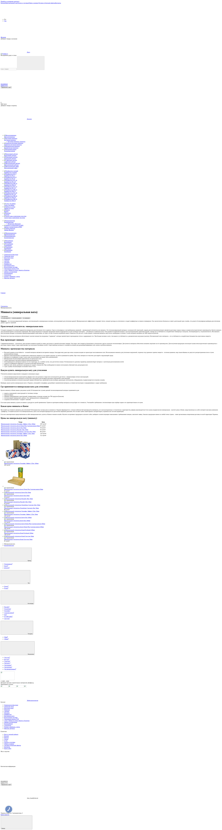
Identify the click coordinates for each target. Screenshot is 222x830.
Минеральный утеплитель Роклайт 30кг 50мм (14, 429)
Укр (5, 21)
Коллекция (30, 603)
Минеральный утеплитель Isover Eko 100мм (14, 435)
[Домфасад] (7, 679)
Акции (12, 3)
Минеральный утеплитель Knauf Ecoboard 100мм (18, 533)
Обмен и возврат (33, 3)
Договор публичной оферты (46, 3)
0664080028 (4, 84)
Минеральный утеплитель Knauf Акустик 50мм (18, 539)
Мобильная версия (32, 700)
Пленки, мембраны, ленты (12, 276)
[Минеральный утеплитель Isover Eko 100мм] (112, 517)
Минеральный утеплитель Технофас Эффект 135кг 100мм (18, 424)
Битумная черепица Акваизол (16, 141)
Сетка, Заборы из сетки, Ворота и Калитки (16, 270)
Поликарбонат (8, 273)
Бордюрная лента (9, 265)
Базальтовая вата (9, 545)
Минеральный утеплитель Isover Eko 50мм (13, 428)
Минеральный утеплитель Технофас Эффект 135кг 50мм (18, 433)
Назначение (30, 654)
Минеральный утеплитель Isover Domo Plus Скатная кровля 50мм (20, 426)
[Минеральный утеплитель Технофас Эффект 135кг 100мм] (112, 449)
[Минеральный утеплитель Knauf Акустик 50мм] (112, 536)
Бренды (7, 3)
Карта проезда (5, 814)
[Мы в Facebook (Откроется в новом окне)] (14, 16)
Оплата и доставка (22, 3)
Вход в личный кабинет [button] (11, 734)
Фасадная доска (8, 257)
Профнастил (8, 264)
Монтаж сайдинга (9, 278)
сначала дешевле (16, 318)
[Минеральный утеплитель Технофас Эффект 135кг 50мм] (112, 511)
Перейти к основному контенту (10, 1)
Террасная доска (9, 256)
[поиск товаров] (30, 63)
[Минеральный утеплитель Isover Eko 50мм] (112, 492)
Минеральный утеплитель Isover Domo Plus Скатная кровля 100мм (24, 527)
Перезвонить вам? (6, 87)
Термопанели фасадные (11, 254)
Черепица (7, 259)
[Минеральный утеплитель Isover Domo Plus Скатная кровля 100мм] (112, 524)
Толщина (29, 633)
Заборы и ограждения (10, 272)
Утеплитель (7, 275)
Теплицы (7, 262)
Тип (28, 583)
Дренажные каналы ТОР (11, 268)
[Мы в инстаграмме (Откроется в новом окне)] (66, 16)
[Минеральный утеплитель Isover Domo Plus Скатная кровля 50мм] (112, 476)
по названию (26, 318)
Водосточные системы (11, 267)
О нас (15, 3)
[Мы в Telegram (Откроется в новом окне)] (118, 16)
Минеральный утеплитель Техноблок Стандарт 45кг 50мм (18, 431)
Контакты (58, 3)
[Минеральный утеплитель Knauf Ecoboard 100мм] (112, 530)
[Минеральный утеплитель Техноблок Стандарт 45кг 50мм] (112, 505)
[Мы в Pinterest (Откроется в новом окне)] (92, 16)
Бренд (29, 560)
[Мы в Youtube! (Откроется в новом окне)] (40, 16)
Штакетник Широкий (14, 224)
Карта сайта (7, 748)
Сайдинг (6, 261)
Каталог (3, 3)
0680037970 (4, 85)
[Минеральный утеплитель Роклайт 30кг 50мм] (112, 499)
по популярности (5, 318)
